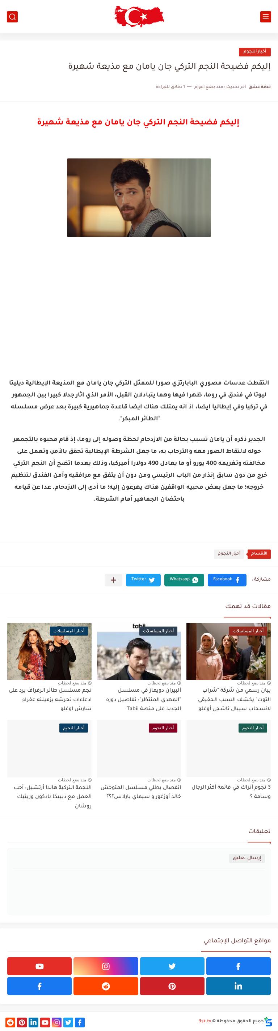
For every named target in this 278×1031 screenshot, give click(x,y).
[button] (227, 580)
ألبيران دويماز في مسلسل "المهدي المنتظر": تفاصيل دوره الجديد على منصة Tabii (143, 700)
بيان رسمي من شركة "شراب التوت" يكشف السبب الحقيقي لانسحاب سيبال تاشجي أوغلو (234, 700)
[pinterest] (172, 986)
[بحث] (12, 16)
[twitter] (172, 966)
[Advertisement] (139, 318)
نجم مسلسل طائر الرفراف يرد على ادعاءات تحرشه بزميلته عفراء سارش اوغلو (50, 700)
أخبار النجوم (255, 52)
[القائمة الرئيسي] (265, 16)
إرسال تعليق (247, 858)
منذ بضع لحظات (251, 683)
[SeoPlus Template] (268, 1022)
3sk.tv (205, 1021)
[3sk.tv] (139, 16)
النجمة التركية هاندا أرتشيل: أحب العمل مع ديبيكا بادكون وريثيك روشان (53, 797)
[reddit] (105, 986)
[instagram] (105, 966)
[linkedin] (238, 986)
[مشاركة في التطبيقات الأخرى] (113, 580)
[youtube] (39, 966)
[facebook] (238, 966)
